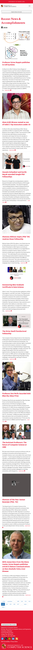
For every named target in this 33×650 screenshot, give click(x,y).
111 (26, 601)
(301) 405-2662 (11, 636)
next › (25, 604)
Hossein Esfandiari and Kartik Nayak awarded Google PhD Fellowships (14, 174)
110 (22, 601)
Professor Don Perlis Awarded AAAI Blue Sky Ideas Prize (16, 394)
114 (7, 604)
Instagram (9, 638)
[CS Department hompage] (16, 645)
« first (3, 601)
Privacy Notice (14, 641)
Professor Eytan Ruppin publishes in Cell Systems (16, 63)
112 (29, 601)
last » (3, 607)
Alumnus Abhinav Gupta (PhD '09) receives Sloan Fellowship (16, 237)
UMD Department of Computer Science (13, 6)
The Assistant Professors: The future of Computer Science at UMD (14, 444)
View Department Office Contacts (9, 624)
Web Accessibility (5, 641)
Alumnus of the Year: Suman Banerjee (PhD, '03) (13, 500)
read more (7, 90)
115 (10, 604)
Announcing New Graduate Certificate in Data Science (13, 286)
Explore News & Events (16, 12)
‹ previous (9, 601)
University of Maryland (16, 1)
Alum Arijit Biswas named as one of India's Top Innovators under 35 (16, 123)
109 (18, 601)
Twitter (6, 638)
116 (14, 604)
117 (18, 604)
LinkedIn (13, 638)
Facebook (2, 638)
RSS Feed (17, 638)
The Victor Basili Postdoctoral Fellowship (14, 332)
